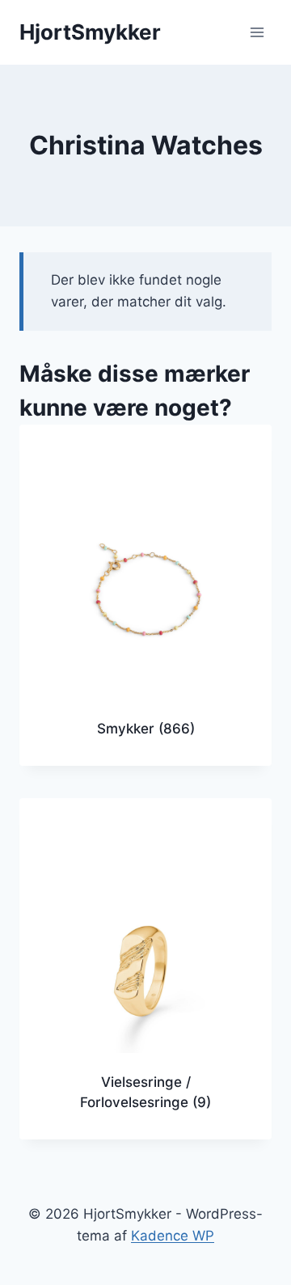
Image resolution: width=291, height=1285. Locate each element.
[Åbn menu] (257, 31)
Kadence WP (172, 1236)
